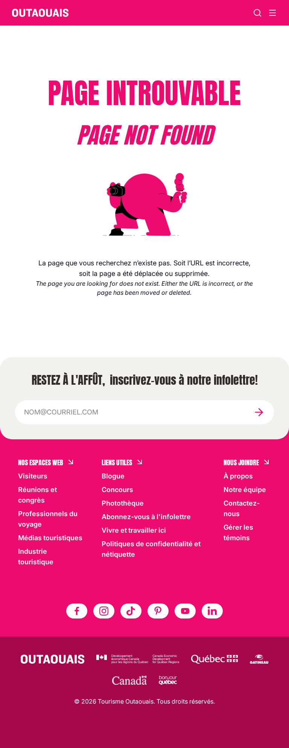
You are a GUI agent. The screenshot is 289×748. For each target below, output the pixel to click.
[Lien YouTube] (185, 611)
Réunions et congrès (37, 495)
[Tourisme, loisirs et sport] (214, 659)
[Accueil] (40, 13)
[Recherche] (257, 12)
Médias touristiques (50, 538)
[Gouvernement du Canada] (129, 680)
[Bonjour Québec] (168, 680)
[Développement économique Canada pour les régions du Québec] (137, 659)
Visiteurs (32, 476)
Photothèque (123, 503)
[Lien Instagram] (103, 611)
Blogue (113, 476)
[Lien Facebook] (76, 611)
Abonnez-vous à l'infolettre (146, 517)
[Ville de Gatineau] (259, 659)
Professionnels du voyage (48, 519)
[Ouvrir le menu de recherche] (272, 12)
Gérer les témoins (238, 532)
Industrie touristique (35, 556)
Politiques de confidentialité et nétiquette (151, 549)
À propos (238, 476)
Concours (117, 490)
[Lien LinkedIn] (212, 611)
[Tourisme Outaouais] (52, 659)
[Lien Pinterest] (158, 611)
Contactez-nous (242, 508)
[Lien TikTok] (130, 611)
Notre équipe (245, 490)
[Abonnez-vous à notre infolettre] (259, 412)
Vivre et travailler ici (134, 530)
